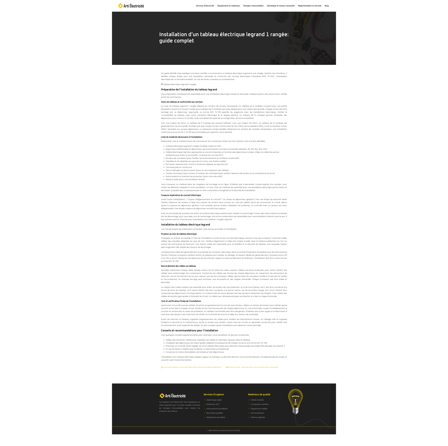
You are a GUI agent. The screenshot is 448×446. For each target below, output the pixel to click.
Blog (327, 6)
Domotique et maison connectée (281, 6)
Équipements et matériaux (228, 6)
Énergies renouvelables (253, 6)
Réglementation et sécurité (309, 6)
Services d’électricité (205, 6)
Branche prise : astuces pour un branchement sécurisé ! (253, 367)
